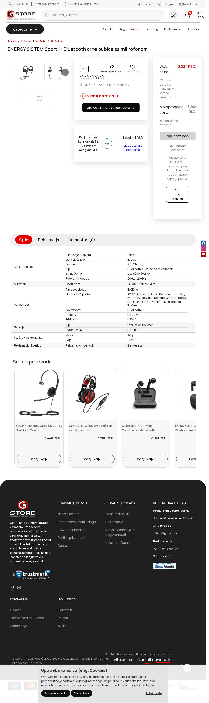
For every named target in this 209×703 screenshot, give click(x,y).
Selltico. (36, 663)
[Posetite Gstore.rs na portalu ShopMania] (164, 565)
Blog (122, 29)
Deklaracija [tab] (48, 239)
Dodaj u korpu (39, 459)
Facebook (148, 4)
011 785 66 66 (21, 4)
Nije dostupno (178, 136)
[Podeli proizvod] (112, 66)
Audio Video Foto (34, 41)
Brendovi (193, 29)
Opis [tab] (23, 239)
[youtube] (203, 254)
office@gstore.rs (48, 4)
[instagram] (203, 248)
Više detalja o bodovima (132, 148)
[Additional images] (26, 72)
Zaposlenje (18, 626)
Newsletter (190, 4)
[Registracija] (174, 15)
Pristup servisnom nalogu (77, 522)
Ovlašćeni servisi (117, 514)
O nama (15, 610)
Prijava (63, 618)
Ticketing (151, 29)
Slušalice (56, 41)
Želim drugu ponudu (177, 194)
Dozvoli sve (81, 693)
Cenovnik (65, 610)
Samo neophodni (55, 693)
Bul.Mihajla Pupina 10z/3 (83, 4)
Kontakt (107, 29)
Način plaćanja (68, 514)
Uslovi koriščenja (117, 542)
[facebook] (203, 243)
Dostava (64, 545)
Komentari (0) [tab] (82, 239)
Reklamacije (114, 522)
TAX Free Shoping (71, 530)
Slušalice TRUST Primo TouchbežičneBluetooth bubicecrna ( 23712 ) (138, 430)
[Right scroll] (65, 72)
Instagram (168, 4)
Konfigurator (172, 29)
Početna (13, 41)
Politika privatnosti (71, 537)
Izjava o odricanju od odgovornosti (120, 532)
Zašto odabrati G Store (27, 618)
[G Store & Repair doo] (21, 15)
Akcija (135, 29)
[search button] (46, 15)
